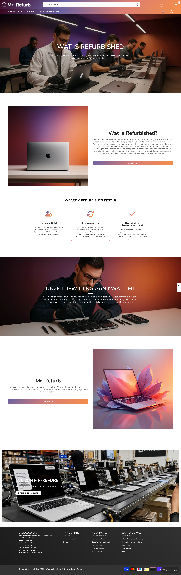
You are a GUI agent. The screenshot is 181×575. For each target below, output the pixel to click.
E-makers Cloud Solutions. (73, 569)
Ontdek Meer (133, 163)
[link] (48, 225)
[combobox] (89, 4)
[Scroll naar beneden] (90, 88)
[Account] (171, 11)
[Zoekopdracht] (91, 4)
